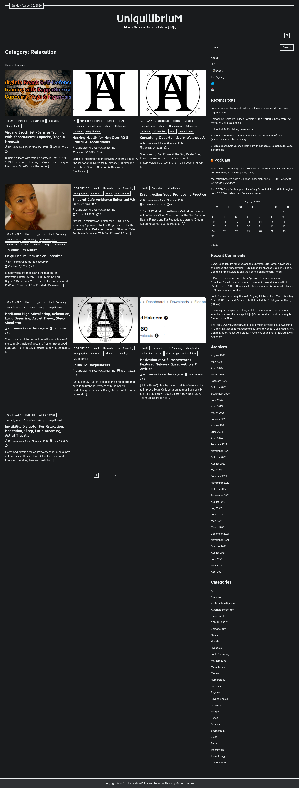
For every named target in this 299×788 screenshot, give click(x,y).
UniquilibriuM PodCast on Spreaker (33, 256)
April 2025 (217, 406)
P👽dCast (217, 70)
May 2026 (216, 361)
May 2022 (216, 521)
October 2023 (218, 457)
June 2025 (217, 400)
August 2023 (218, 463)
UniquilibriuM (149, 18)
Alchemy (216, 597)
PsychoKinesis (48, 239)
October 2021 (218, 546)
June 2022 (217, 514)
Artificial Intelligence (91, 121)
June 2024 (217, 431)
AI (75, 121)
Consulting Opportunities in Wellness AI (172, 137)
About (214, 57)
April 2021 (217, 571)
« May (214, 245)
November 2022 (220, 482)
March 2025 (217, 412)
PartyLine (216, 686)
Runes (24, 244)
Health (9, 121)
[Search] (287, 35)
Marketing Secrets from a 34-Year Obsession (237, 179)
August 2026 (218, 355)
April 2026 (217, 368)
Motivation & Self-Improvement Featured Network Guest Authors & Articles (168, 364)
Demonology (218, 628)
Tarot (172, 131)
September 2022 (220, 495)
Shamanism (160, 131)
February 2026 (219, 380)
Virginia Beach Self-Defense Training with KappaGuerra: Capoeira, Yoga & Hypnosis (35, 136)
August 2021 (218, 552)
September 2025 (220, 393)
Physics (215, 692)
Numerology (175, 126)
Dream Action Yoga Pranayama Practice (173, 194)
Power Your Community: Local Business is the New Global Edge (248, 168)
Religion (215, 711)
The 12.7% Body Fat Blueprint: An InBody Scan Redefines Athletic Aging (252, 189)
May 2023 (216, 470)
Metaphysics (37, 121)
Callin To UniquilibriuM (91, 365)
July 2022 (216, 508)
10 (213, 221)
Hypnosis (22, 121)
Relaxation (53, 121)
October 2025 (218, 387)
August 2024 (218, 425)
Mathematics (218, 660)
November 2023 (220, 450)
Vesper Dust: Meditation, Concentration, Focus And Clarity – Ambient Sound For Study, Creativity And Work (252, 332)
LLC (213, 64)
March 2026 (217, 374)
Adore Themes (185, 783)
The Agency (217, 77)
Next (114, 475)
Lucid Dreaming (57, 234)
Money (108, 126)
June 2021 (217, 559)
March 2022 (217, 527)
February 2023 (219, 476)
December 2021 (220, 533)
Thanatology (13, 250)
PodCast (222, 160)
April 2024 (217, 438)
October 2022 (218, 489)
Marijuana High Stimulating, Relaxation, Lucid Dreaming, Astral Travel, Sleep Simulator (37, 318)
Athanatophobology (222, 609)
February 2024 (219, 444)
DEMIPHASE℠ (13, 234)
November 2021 (220, 540)
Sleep (47, 244)
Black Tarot (217, 616)
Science (78, 131)
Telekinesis (59, 244)
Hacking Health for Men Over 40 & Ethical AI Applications (100, 139)
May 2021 (216, 565)
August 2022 (218, 501)
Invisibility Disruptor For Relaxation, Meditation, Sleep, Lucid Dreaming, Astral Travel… (34, 430)
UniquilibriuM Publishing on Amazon (232, 129)
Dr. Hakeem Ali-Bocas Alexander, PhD (28, 147)
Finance (110, 121)
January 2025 (218, 419)
